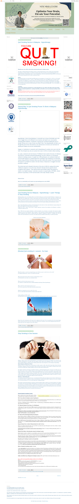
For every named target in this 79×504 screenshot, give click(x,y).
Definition (27, 471)
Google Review (11, 32)
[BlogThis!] (29, 98)
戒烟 (42, 471)
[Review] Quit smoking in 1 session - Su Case (33, 251)
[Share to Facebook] (31, 98)
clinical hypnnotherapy (23, 471)
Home (37, 475)
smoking (25, 100)
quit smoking (21, 100)
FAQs (30, 471)
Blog (7, 29)
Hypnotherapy (30, 29)
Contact (57, 29)
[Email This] (28, 98)
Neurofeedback (41, 29)
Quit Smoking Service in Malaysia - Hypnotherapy (34, 42)
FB (63, 29)
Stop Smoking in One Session (28, 333)
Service (20, 29)
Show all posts (45, 38)
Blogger (47, 501)
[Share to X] (30, 98)
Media (50, 29)
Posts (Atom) (24, 477)
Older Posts (59, 475)
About (13, 29)
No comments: (24, 98)
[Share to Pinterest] (32, 98)
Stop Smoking (28, 100)
